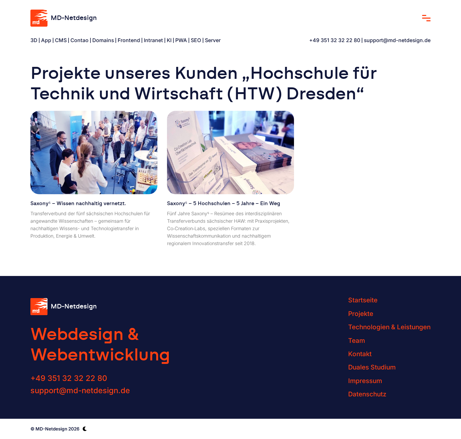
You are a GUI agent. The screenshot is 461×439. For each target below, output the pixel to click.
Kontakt (360, 354)
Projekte (360, 314)
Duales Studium (372, 367)
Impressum (365, 381)
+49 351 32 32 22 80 (334, 40)
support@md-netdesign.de (397, 40)
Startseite (362, 300)
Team (356, 340)
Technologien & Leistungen (389, 327)
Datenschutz (367, 394)
